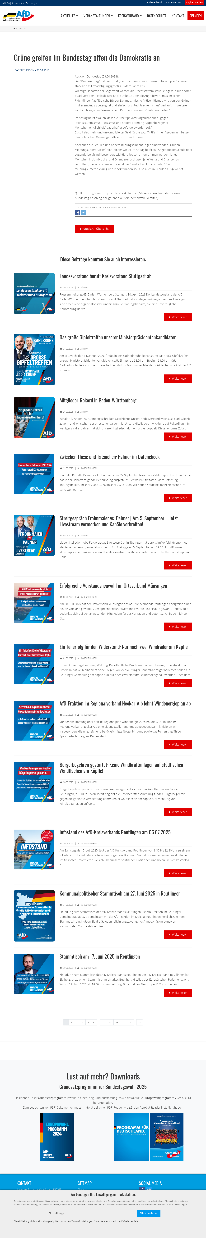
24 (123, 1022)
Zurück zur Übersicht (94, 229)
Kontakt (178, 15)
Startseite (83, 1189)
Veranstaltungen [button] (97, 15)
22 (110, 1022)
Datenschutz (156, 15)
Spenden (195, 15)
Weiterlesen (178, 317)
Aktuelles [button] (68, 15)
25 (130, 1022)
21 (103, 1022)
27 (140, 1022)
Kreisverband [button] (128, 15)
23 (117, 1022)
